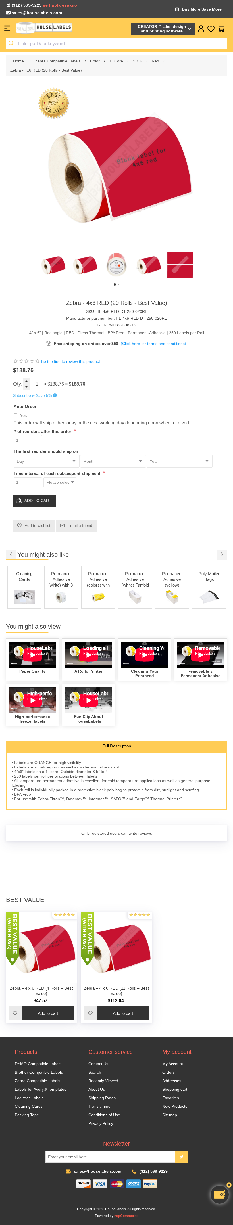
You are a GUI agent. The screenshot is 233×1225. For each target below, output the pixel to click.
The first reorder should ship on (46, 451)
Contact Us (98, 1063)
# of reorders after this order (43, 431)
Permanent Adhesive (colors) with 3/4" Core (98, 580)
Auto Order (25, 406)
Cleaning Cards (24, 576)
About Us (96, 1089)
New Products (174, 1106)
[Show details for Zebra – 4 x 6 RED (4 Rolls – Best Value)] (41, 947)
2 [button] (118, 284)
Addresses (171, 1081)
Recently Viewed (103, 1081)
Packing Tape (27, 1115)
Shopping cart (174, 1089)
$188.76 (55, 384)
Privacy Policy (100, 1123)
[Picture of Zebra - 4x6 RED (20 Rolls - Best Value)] (53, 264)
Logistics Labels (29, 1098)
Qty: (17, 384)
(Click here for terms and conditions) (153, 343)
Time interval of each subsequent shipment (58, 473)
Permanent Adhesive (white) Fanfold (135, 579)
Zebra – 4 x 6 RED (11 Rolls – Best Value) (116, 991)
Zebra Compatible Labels (37, 1081)
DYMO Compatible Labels (38, 1063)
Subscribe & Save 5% (32, 395)
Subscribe (181, 1157)
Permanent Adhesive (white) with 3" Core (61, 580)
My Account (172, 1063)
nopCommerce (126, 1216)
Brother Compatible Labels (39, 1072)
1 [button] (115, 284)
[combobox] (116, 43)
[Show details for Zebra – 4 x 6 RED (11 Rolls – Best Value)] (116, 947)
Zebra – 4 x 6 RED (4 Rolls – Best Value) (41, 991)
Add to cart (37, 500)
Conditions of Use (104, 1115)
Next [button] (222, 555)
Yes (23, 415)
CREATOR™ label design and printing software (162, 28)
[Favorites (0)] (211, 28)
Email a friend (80, 525)
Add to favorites (15, 1013)
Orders (168, 1072)
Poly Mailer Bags (209, 576)
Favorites (170, 1098)
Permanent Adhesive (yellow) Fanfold (172, 580)
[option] (53, 264)
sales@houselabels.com (37, 13)
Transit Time (99, 1106)
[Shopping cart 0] (220, 28)
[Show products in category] (24, 597)
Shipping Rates (102, 1098)
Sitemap (169, 1115)
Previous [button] (11, 555)
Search (94, 1072)
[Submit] (12, 43)
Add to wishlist (37, 525)
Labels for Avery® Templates (40, 1089)
